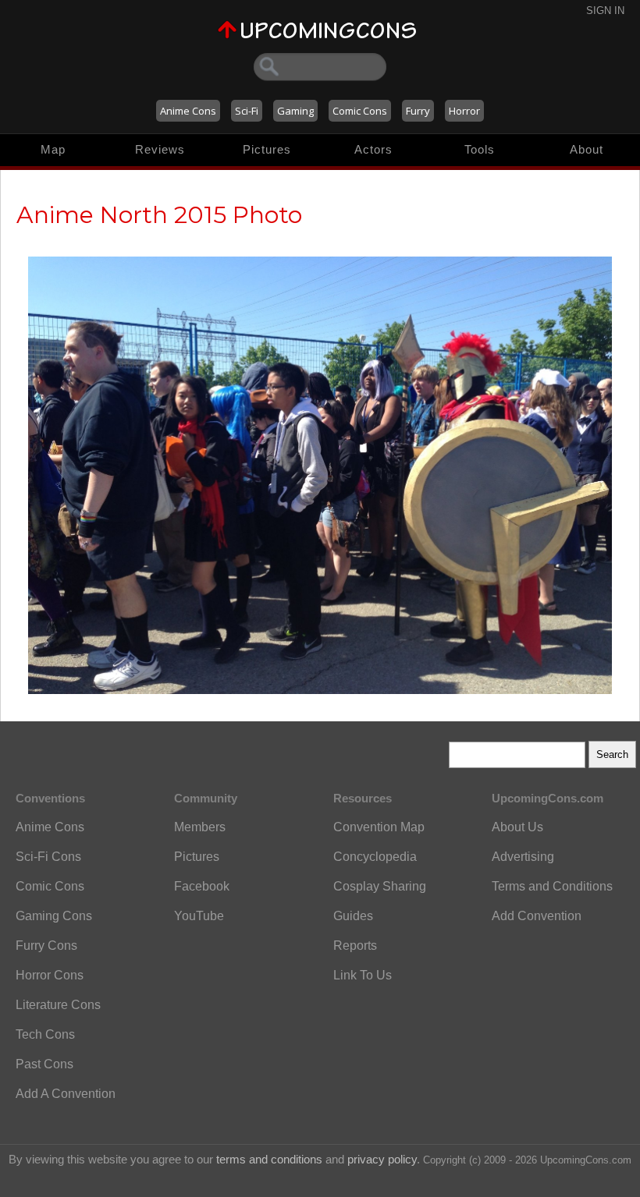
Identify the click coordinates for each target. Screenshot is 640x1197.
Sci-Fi (246, 111)
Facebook (201, 886)
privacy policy (382, 1159)
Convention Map (379, 827)
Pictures (267, 149)
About (586, 149)
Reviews (160, 149)
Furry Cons (46, 945)
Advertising (523, 856)
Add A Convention (66, 1093)
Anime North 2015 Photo (159, 214)
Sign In (605, 10)
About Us (517, 827)
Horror (464, 111)
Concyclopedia (375, 856)
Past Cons (44, 1064)
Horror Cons (50, 975)
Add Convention (536, 916)
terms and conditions (269, 1159)
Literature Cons (58, 1004)
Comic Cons (359, 111)
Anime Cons (188, 111)
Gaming (295, 111)
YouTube (199, 916)
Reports (355, 945)
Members (200, 827)
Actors (373, 149)
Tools (479, 149)
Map (53, 149)
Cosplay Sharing (379, 886)
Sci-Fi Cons (48, 856)
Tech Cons (45, 1034)
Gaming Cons (54, 916)
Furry (418, 111)
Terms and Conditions (552, 886)
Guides (353, 916)
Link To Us (362, 975)
